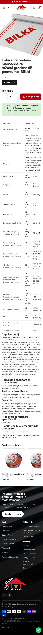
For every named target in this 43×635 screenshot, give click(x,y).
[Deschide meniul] (4, 7)
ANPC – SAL (6, 627)
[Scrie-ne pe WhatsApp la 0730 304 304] (38, 630)
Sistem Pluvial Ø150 (9, 543)
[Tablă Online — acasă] (21, 7)
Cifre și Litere (13, 607)
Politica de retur (29, 550)
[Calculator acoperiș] (34, 7)
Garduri (5, 553)
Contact (26, 568)
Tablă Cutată (6, 530)
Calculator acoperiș (13, 514)
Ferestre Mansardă (10, 557)
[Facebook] (4, 595)
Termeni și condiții (30, 546)
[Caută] (9, 7)
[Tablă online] (14, 583)
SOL (13, 627)
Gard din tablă (28, 537)
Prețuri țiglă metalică (31, 526)
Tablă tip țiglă (7, 526)
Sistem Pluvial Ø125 (9, 539)
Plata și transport (29, 558)
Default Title (9, 82)
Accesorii (6, 548)
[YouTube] (9, 595)
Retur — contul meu (30, 554)
